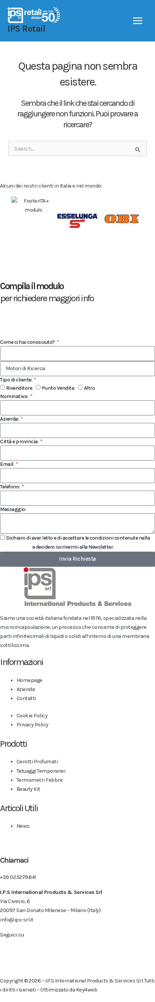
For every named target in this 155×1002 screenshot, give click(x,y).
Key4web (86, 990)
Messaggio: (13, 509)
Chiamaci (14, 860)
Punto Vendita (58, 388)
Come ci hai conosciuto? (28, 342)
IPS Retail (26, 28)
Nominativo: (14, 396)
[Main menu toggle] (137, 21)
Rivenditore (19, 388)
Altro (89, 388)
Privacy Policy (15, 547)
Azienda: (10, 419)
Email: (7, 464)
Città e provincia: (20, 441)
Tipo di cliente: (16, 380)
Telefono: (10, 486)
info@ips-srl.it (16, 920)
